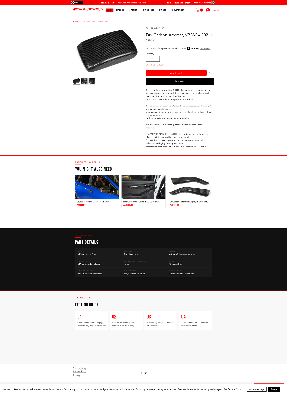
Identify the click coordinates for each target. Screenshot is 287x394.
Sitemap (76, 375)
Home (75, 21)
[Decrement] (148, 58)
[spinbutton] (152, 58)
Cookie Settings (256, 389)
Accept (274, 389)
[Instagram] (145, 373)
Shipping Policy (79, 368)
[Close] (283, 389)
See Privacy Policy (232, 389)
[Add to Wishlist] (211, 73)
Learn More (205, 48)
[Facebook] (141, 373)
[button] (200, 10)
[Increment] (157, 58)
